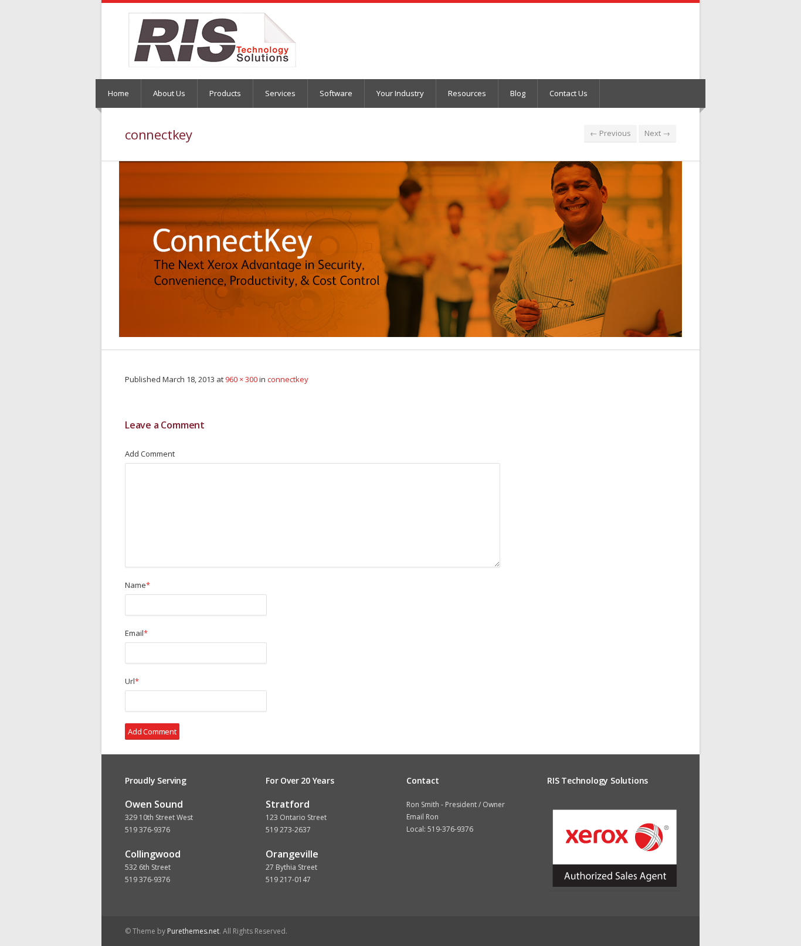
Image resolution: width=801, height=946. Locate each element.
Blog (517, 93)
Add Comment (150, 453)
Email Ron (422, 817)
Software (336, 93)
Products (225, 93)
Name (137, 585)
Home (118, 93)
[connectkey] (400, 249)
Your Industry (400, 93)
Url (132, 681)
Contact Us (568, 93)
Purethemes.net (193, 931)
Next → (657, 133)
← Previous (610, 133)
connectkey (287, 379)
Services (280, 93)
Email (136, 633)
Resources (467, 93)
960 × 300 (241, 379)
